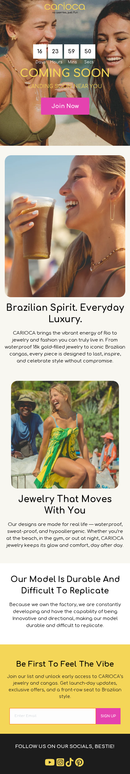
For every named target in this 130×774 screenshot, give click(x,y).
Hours (56, 62)
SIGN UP (108, 716)
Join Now (65, 106)
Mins (72, 62)
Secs (88, 62)
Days (40, 62)
